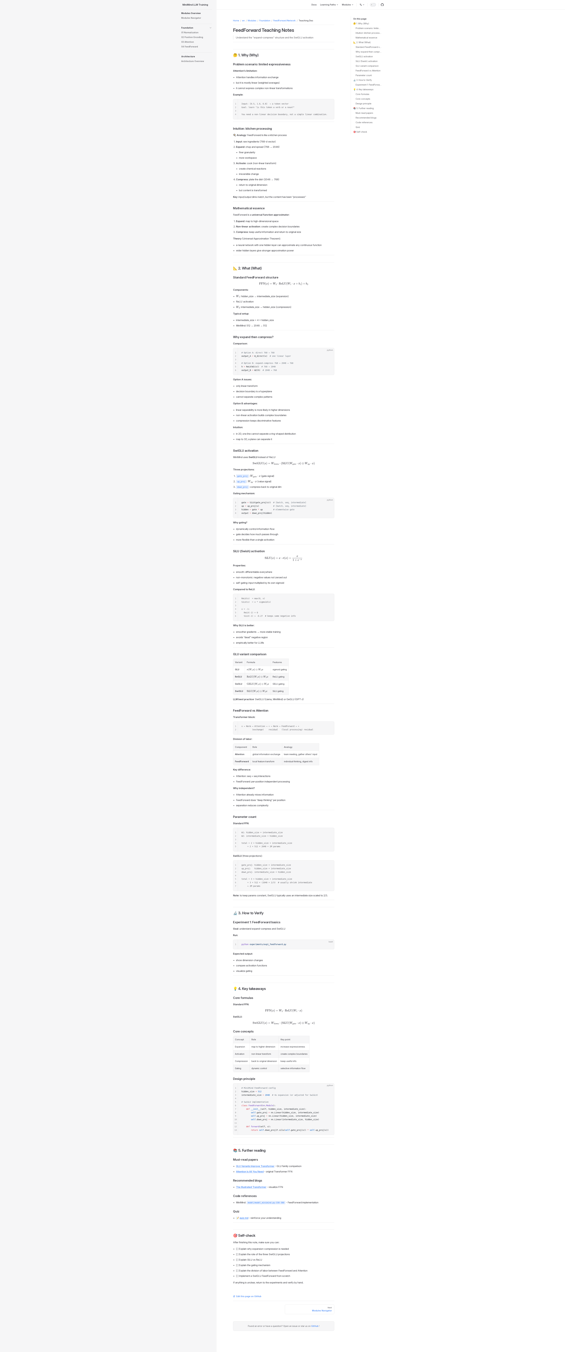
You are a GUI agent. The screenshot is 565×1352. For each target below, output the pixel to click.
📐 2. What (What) (362, 42)
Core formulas (362, 94)
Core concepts (363, 99)
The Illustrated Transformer (251, 1187)
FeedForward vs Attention (368, 70)
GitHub (315, 1326)
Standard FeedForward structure (368, 47)
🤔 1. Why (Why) (361, 23)
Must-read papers (364, 113)
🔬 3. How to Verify (362, 80)
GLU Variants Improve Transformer (255, 1166)
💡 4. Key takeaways (363, 89)
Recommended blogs (366, 117)
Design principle (363, 103)
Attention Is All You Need (250, 1171)
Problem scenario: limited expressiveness (368, 28)
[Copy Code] (329, 104)
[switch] (373, 4)
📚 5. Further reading (363, 108)
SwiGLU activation (364, 56)
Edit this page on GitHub (248, 1296)
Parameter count (364, 75)
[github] (382, 4)
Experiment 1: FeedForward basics (368, 84)
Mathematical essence (366, 37)
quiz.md (244, 1217)
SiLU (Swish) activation (367, 61)
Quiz (358, 127)
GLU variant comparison (367, 66)
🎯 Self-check (360, 132)
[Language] (362, 4)
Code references (364, 122)
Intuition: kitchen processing (368, 33)
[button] (196, 13)
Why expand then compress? (368, 51)
